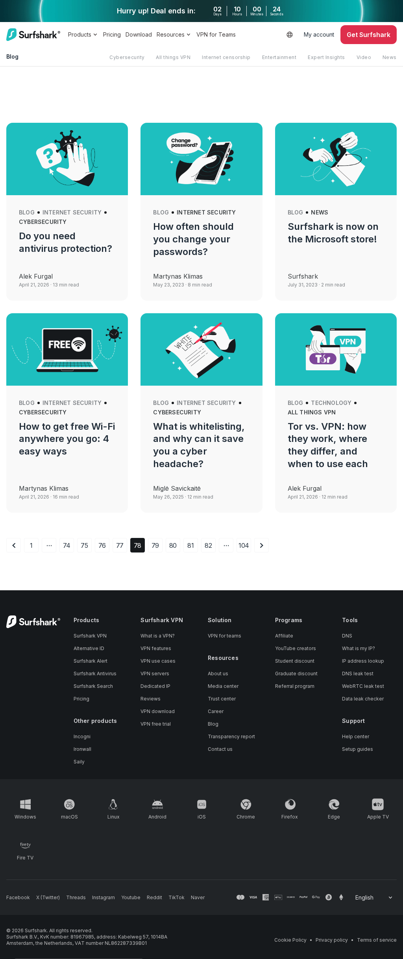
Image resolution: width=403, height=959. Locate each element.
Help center (355, 736)
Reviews (150, 699)
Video (364, 57)
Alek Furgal (36, 276)
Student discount (294, 661)
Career (216, 711)
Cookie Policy (290, 940)
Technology (331, 402)
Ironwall (82, 749)
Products (79, 34)
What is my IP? (358, 648)
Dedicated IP (155, 686)
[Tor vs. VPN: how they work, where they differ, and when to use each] (336, 349)
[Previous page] (13, 545)
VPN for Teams (216, 34)
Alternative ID (89, 648)
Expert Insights (326, 57)
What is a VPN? (157, 636)
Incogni (82, 736)
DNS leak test (357, 673)
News (390, 57)
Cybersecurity (127, 57)
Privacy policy (332, 940)
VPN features (155, 648)
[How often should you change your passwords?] (201, 159)
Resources (171, 34)
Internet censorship (226, 57)
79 (155, 545)
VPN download (157, 711)
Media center (223, 686)
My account (319, 34)
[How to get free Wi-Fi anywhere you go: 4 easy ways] (67, 349)
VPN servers (154, 673)
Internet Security (72, 212)
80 (173, 545)
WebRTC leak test (363, 686)
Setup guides (357, 749)
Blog (27, 212)
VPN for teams (224, 636)
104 (244, 545)
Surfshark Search (93, 686)
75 (84, 545)
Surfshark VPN (90, 636)
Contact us (220, 749)
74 (67, 545)
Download (139, 34)
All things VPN (173, 57)
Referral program (294, 686)
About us (218, 673)
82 (208, 545)
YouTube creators (295, 648)
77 (120, 545)
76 (102, 545)
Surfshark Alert (90, 661)
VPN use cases (158, 661)
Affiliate (284, 636)
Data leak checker (363, 699)
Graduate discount (296, 673)
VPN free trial (155, 724)
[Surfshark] (33, 34)
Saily (79, 762)
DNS (347, 636)
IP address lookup (363, 661)
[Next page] (261, 545)
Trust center (222, 699)
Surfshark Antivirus (95, 673)
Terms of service (377, 940)
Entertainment (279, 57)
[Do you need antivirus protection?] (67, 159)
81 (190, 545)
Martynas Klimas (178, 276)
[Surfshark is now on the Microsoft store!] (336, 159)
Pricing (112, 34)
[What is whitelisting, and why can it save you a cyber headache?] (201, 349)
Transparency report (231, 736)
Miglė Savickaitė (177, 488)
